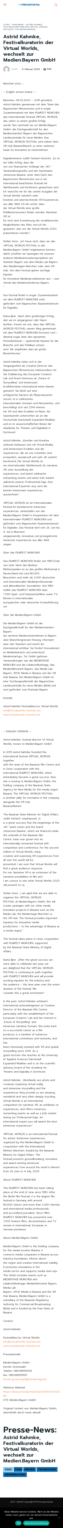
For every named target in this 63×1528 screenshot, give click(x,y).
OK (18, 1523)
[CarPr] (7, 69)
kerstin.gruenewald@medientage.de (25, 1379)
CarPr (14, 69)
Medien (29, 1469)
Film (18, 1469)
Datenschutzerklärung (36, 1523)
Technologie (47, 1469)
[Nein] (59, 1517)
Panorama (18, 24)
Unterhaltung (15, 1474)
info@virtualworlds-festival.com (22, 710)
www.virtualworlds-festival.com (21, 715)
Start (6, 24)
